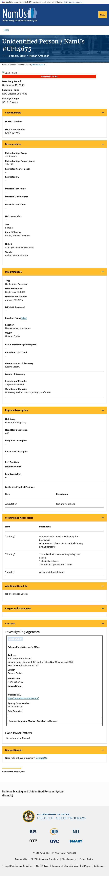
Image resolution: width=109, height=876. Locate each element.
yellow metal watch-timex (52, 572)
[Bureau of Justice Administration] (33, 830)
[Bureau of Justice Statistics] (54, 833)
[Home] (20, 15)
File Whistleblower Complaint (44, 859)
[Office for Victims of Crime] (54, 841)
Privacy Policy (86, 859)
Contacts (10, 623)
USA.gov (86, 866)
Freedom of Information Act (65, 866)
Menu (102, 15)
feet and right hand (65, 504)
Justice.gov (99, 866)
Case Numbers (13, 112)
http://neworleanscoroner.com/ (23, 698)
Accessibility (21, 859)
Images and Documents (18, 608)
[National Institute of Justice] (76, 830)
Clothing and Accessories (19, 517)
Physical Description (16, 410)
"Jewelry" (9, 572)
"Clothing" (10, 536)
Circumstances (13, 271)
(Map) (24, 318)
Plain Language (69, 859)
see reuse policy (38, 64)
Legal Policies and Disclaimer (19, 866)
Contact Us (41, 758)
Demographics (13, 144)
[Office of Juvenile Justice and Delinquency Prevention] (33, 842)
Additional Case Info (16, 586)
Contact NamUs (13, 750)
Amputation (11, 504)
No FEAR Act (42, 866)
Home (6, 30)
